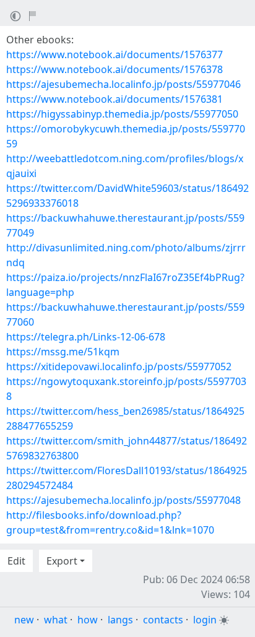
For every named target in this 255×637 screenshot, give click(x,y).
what (55, 619)
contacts (163, 619)
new (24, 619)
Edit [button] (16, 561)
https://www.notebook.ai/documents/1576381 (114, 99)
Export (61, 561)
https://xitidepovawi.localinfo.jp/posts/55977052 (118, 366)
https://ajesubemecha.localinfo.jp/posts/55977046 (123, 84)
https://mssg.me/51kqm (62, 351)
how (87, 619)
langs (120, 619)
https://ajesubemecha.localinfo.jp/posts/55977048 (123, 500)
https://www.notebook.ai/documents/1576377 (114, 54)
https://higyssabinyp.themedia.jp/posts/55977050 (122, 114)
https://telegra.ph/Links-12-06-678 (85, 337)
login (205, 619)
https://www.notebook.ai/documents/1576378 (114, 69)
